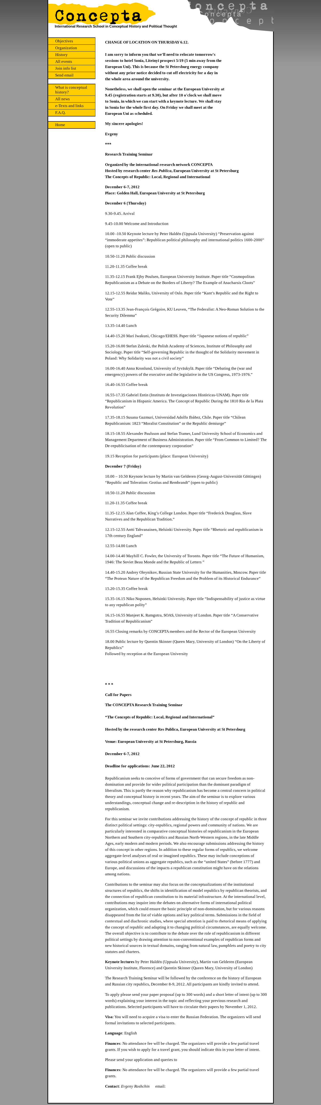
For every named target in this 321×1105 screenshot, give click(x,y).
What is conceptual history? (71, 89)
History (61, 54)
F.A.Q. (60, 112)
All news (62, 99)
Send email (64, 75)
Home (60, 125)
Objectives (64, 41)
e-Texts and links (69, 106)
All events (63, 61)
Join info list (65, 68)
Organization (66, 48)
